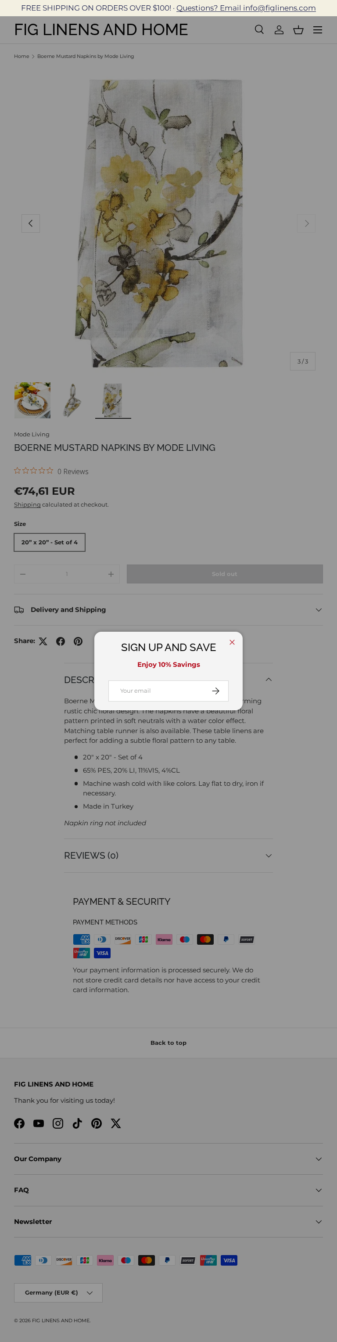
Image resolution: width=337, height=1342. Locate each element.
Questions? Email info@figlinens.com (246, 8)
